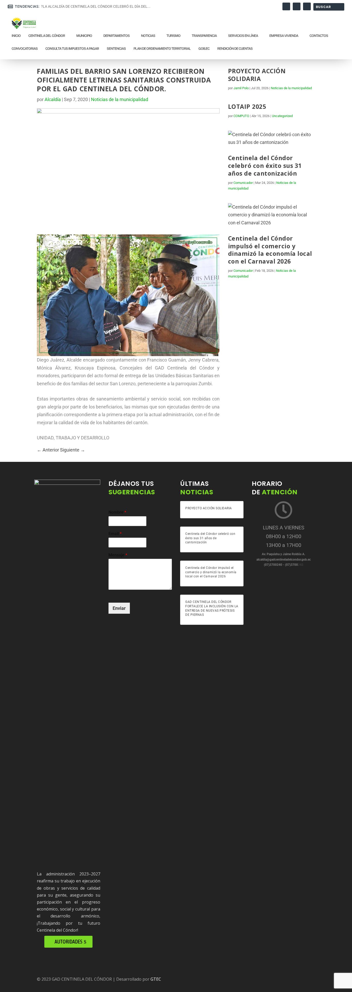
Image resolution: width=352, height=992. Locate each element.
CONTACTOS (318, 36)
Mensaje (117, 555)
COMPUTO (241, 116)
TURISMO (173, 36)
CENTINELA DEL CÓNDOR (46, 36)
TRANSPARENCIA (204, 36)
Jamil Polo (241, 88)
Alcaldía (53, 99)
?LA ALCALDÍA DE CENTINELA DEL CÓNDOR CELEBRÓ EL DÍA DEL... (95, 6)
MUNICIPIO (84, 36)
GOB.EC (203, 49)
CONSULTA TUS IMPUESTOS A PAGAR (72, 49)
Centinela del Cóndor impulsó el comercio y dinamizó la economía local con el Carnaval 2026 (270, 250)
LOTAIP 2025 (247, 106)
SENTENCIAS (116, 49)
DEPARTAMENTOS (116, 36)
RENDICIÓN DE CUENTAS (235, 49)
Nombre (117, 512)
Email (115, 533)
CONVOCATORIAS (25, 49)
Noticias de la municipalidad (119, 99)
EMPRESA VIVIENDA (283, 36)
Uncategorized (282, 116)
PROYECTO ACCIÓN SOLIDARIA (257, 75)
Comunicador (243, 183)
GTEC (155, 979)
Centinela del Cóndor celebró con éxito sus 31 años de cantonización (265, 165)
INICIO (16, 36)
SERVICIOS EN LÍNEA (243, 36)
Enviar (119, 608)
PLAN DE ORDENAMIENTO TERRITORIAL (162, 49)
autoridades (68, 942)
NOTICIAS (148, 36)
